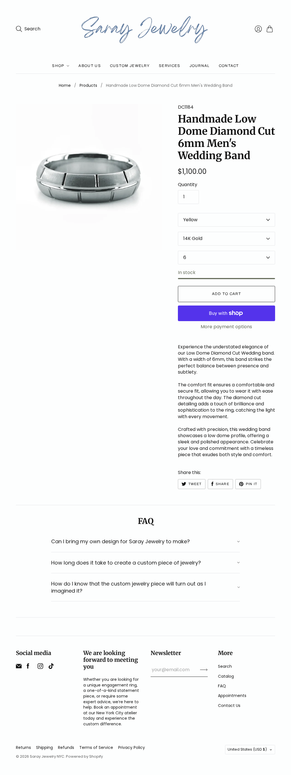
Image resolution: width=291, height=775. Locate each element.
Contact (229, 66)
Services (169, 66)
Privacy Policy (131, 747)
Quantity (187, 185)
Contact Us (229, 705)
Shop (58, 66)
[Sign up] (204, 669)
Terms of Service (96, 747)
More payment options (226, 326)
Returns (23, 747)
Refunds (66, 747)
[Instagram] (40, 667)
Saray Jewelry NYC (47, 756)
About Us (89, 66)
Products (88, 85)
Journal (200, 66)
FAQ (222, 686)
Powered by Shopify (84, 756)
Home (65, 85)
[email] (19, 667)
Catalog (226, 676)
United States (247, 749)
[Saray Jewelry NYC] (145, 29)
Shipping (44, 747)
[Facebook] (28, 667)
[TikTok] (51, 667)
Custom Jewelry (130, 66)
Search (225, 666)
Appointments (232, 695)
